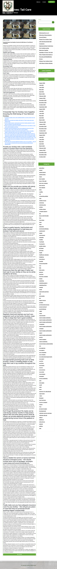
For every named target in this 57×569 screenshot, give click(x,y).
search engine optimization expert (45, 332)
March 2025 (42, 120)
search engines (42, 339)
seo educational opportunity (45, 356)
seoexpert (41, 376)
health (40, 252)
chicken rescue (42, 200)
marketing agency (43, 283)
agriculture (41, 168)
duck (40, 224)
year (40, 428)
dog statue (41, 220)
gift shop (41, 250)
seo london (41, 365)
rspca (40, 313)
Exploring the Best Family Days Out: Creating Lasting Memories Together (46, 48)
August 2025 (42, 109)
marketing (41, 280)
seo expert (41, 359)
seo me (41, 367)
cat (40, 194)
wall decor (41, 419)
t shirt (40, 395)
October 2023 (42, 156)
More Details (19, 554)
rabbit (40, 311)
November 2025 (42, 102)
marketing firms (43, 285)
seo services (42, 369)
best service (42, 185)
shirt (40, 380)
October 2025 (42, 104)
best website (42, 187)
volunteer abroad (43, 415)
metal (40, 289)
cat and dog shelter (43, 196)
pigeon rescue (42, 300)
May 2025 (41, 115)
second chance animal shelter (46, 343)
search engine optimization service (45, 336)
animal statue (42, 174)
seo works (41, 372)
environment (42, 235)
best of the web (42, 181)
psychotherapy (42, 309)
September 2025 (43, 107)
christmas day (42, 205)
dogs (40, 222)
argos (40, 176)
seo (40, 346)
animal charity (42, 172)
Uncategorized (42, 411)
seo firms (41, 363)
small (40, 385)
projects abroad (43, 307)
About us (38, 2)
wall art (41, 417)
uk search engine (43, 408)
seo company (42, 354)
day (40, 213)
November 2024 (42, 128)
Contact (44, 2)
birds (40, 189)
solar (40, 387)
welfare (41, 426)
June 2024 (41, 139)
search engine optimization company (45, 327)
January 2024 (42, 150)
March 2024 (42, 146)
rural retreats (42, 315)
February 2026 (42, 96)
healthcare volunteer (44, 254)
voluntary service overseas (45, 413)
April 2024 (41, 143)
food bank (41, 241)
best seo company (43, 183)
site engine (41, 382)
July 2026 (41, 85)
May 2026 (41, 89)
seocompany (42, 374)
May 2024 (41, 141)
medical (41, 287)
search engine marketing (44, 317)
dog (40, 218)
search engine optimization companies (45, 323)
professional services (44, 304)
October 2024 (42, 130)
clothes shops (42, 209)
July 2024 (41, 137)
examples (41, 237)
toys (40, 406)
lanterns (41, 272)
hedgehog (41, 257)
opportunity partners (44, 291)
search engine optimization (45, 320)
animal (40, 170)
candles (41, 192)
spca (40, 389)
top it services (42, 400)
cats (40, 198)
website (41, 424)
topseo (41, 404)
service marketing (43, 378)
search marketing (43, 341)
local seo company (43, 276)
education (41, 226)
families (41, 239)
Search (39, 19)
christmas (41, 202)
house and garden (43, 263)
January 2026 (42, 98)
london (40, 278)
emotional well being (43, 228)
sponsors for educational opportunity (45, 392)
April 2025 (41, 117)
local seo (41, 274)
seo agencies (42, 348)
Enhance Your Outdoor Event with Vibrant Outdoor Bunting (45, 62)
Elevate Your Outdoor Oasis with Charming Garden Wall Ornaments (45, 41)
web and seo (42, 421)
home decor (42, 259)
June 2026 (41, 87)
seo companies (42, 352)
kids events (41, 270)
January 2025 (42, 124)
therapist (41, 398)
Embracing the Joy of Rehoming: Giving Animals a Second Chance (45, 35)
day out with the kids (44, 215)
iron (40, 265)
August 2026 (42, 83)
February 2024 (42, 148)
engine (40, 233)
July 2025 (41, 111)
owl (40, 293)
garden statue (42, 246)
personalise (42, 296)
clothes (41, 207)
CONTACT (51, 1)
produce (41, 302)
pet (40, 298)
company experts (43, 211)
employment (42, 231)
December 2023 (42, 152)
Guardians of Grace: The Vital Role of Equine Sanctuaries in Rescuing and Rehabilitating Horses (46, 56)
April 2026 (41, 91)
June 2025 (41, 113)
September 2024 (43, 133)
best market (42, 179)
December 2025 (42, 100)
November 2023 (42, 154)
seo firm (41, 361)
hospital (41, 261)
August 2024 (42, 135)
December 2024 (42, 126)
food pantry (42, 244)
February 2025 (42, 122)
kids (40, 267)
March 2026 (42, 94)
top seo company (43, 402)
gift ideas (41, 248)
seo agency (41, 350)
